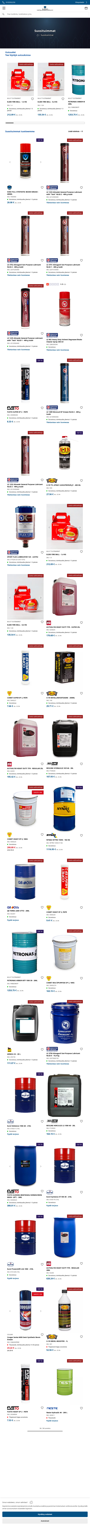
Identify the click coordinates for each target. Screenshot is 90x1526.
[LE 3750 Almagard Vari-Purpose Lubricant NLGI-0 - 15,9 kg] (64, 1022)
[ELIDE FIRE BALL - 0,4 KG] (51, 79)
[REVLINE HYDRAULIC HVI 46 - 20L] (64, 738)
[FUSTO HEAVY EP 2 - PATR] (25, 1382)
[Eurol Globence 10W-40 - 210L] (25, 1095)
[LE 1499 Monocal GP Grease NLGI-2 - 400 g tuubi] (64, 381)
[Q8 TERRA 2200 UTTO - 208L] (25, 882)
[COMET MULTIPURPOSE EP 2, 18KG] (64, 952)
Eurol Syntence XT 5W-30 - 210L (59, 1197)
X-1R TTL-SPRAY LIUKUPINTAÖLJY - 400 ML (63, 485)
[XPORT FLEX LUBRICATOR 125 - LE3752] (25, 526)
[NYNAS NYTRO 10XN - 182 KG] (64, 808)
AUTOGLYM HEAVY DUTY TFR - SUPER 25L (63, 627)
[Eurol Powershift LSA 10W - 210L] (25, 1237)
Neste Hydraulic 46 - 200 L (56, 1412)
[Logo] (45, 8)
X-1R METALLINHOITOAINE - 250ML (60, 698)
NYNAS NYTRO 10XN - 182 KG (58, 840)
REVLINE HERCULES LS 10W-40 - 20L (60, 1125)
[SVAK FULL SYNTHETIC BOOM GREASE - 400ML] (25, 161)
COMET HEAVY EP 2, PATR (56, 912)
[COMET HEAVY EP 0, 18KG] (25, 808)
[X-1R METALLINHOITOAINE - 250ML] (64, 667)
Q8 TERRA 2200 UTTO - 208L (18, 911)
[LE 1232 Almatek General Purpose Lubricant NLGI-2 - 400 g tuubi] (25, 453)
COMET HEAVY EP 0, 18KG (17, 839)
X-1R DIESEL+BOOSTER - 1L (57, 1341)
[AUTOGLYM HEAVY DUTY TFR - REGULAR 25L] (25, 738)
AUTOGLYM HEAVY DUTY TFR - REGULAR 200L (62, 1269)
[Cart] (86, 8)
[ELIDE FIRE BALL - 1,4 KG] (20, 79)
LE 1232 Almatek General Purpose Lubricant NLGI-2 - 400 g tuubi (25, 485)
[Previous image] (10, 80)
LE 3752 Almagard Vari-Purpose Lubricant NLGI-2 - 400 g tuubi (24, 266)
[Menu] (4, 8)
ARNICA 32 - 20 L (14, 1054)
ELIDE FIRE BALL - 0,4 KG (47, 102)
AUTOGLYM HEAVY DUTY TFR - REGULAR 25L (25, 768)
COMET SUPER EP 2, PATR (17, 698)
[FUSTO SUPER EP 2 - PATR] (25, 381)
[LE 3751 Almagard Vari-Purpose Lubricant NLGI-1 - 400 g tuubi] (64, 234)
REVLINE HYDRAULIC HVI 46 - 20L (59, 768)
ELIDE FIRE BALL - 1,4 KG (17, 102)
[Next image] (31, 80)
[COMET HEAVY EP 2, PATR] (64, 881)
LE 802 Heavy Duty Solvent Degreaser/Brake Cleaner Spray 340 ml (64, 340)
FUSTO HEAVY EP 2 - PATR (17, 1412)
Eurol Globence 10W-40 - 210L (19, 1126)
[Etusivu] (38, 35)
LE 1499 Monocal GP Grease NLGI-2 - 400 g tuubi (63, 413)
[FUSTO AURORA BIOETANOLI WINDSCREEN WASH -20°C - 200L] (25, 1165)
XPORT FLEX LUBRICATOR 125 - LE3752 (22, 557)
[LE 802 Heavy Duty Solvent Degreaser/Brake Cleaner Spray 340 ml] (64, 309)
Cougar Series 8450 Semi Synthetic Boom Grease (23, 1338)
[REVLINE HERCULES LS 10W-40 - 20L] (64, 1095)
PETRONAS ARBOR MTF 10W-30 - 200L (22, 980)
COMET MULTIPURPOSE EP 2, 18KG (60, 983)
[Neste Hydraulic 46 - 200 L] (64, 1382)
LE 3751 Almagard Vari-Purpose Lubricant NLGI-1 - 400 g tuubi (63, 266)
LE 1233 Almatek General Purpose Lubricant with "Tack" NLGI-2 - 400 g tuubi (64, 193)
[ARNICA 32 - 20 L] (25, 1023)
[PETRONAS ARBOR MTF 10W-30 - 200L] (25, 952)
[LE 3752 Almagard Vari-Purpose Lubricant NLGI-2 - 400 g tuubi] (25, 234)
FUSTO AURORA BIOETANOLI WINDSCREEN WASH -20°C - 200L (24, 1196)
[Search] (45, 14)
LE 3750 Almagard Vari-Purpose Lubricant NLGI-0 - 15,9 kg (63, 1054)
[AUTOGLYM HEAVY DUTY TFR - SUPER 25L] (64, 596)
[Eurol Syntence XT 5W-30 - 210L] (64, 1165)
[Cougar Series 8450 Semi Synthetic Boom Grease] (25, 1310)
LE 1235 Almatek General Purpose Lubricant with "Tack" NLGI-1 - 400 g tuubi (25, 339)
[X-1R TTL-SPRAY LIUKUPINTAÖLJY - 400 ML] (64, 454)
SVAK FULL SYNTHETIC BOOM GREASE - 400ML (23, 193)
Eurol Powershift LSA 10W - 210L (20, 1269)
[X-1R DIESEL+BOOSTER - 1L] (64, 1310)
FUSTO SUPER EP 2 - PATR (17, 412)
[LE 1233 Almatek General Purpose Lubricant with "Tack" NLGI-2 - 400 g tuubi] (64, 161)
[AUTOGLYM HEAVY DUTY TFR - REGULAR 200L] (64, 1237)
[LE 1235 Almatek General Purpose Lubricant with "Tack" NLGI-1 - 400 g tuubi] (25, 307)
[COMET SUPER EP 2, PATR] (25, 667)
